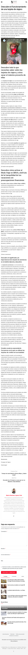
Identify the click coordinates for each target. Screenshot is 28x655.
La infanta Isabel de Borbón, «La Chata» (16, 590)
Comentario (4, 531)
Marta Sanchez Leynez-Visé (14, 495)
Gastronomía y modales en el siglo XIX (16, 585)
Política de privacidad (20, 634)
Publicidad (12, 634)
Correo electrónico (6, 554)
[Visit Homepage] (14, 2)
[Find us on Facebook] (13, 651)
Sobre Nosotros (6, 634)
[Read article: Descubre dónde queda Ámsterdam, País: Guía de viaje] (3, 623)
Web (2, 560)
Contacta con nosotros (13, 635)
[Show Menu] (1, 2)
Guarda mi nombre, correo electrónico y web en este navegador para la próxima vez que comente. (14, 567)
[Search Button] (26, 2)
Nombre (3, 548)
